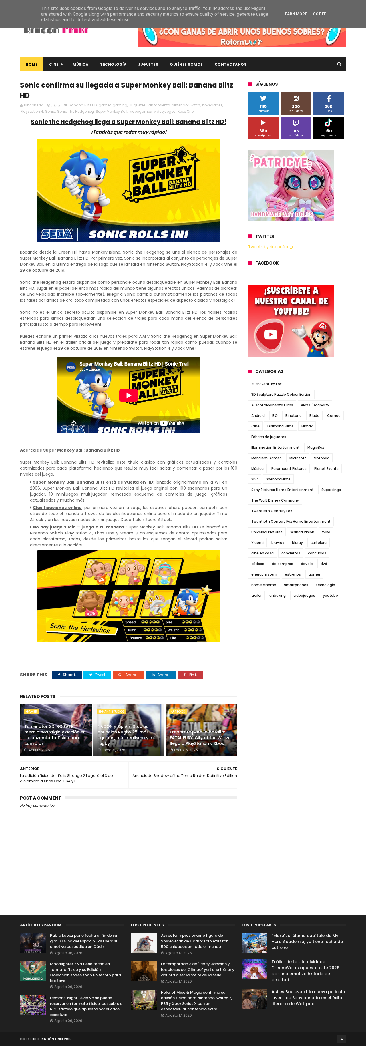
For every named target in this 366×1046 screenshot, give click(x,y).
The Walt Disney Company (275, 500)
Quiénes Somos (186, 64)
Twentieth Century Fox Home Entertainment (291, 521)
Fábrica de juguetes (268, 436)
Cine (54, 64)
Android (258, 415)
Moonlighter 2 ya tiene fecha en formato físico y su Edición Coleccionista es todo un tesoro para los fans (85, 972)
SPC (254, 479)
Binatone (293, 415)
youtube (330, 595)
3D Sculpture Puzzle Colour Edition (281, 394)
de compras (282, 563)
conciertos (290, 553)
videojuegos (165, 111)
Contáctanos (231, 64)
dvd (324, 563)
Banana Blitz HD (83, 105)
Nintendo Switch (186, 105)
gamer (105, 105)
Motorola (321, 458)
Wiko (326, 532)
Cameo (334, 415)
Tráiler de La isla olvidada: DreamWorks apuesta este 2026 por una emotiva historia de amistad (305, 971)
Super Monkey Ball (111, 111)
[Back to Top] (341, 1039)
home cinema (263, 584)
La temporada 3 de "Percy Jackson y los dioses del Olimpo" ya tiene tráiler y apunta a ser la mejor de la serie (197, 969)
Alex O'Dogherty (315, 405)
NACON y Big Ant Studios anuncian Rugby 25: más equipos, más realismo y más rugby (128, 735)
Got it (319, 14)
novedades (212, 105)
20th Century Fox (266, 383)
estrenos (293, 574)
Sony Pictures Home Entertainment (282, 489)
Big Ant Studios (111, 711)
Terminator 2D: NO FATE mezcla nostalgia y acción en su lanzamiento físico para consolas (55, 735)
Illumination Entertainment (275, 447)
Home (31, 64)
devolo (307, 563)
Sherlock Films (278, 479)
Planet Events (326, 468)
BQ (275, 415)
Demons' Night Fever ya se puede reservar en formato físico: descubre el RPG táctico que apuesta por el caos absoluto (87, 1006)
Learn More (295, 14)
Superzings (331, 489)
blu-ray (277, 542)
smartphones (296, 584)
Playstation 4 (32, 111)
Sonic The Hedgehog (75, 111)
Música (80, 64)
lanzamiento (159, 105)
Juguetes (148, 64)
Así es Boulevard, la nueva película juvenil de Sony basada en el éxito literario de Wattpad (308, 998)
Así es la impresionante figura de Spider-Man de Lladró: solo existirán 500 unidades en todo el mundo (194, 941)
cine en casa (262, 553)
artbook (178, 711)
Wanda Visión (302, 532)
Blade (314, 415)
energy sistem (264, 574)
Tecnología (113, 64)
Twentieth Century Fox (271, 510)
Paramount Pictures (289, 468)
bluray (297, 542)
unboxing (277, 595)
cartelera (319, 542)
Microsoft (297, 458)
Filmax (307, 426)
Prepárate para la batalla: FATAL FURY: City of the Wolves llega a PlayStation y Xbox (201, 737)
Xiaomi (257, 542)
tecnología (325, 584)
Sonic (50, 111)
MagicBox (315, 447)
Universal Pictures (267, 532)
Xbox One (186, 111)
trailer (256, 595)
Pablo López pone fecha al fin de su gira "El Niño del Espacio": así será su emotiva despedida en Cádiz (84, 941)
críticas (257, 563)
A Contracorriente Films (272, 405)
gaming (120, 105)
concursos (317, 553)
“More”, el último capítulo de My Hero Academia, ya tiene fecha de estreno (307, 941)
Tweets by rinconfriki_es (272, 247)
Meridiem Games (266, 458)
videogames (140, 111)
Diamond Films (280, 426)
